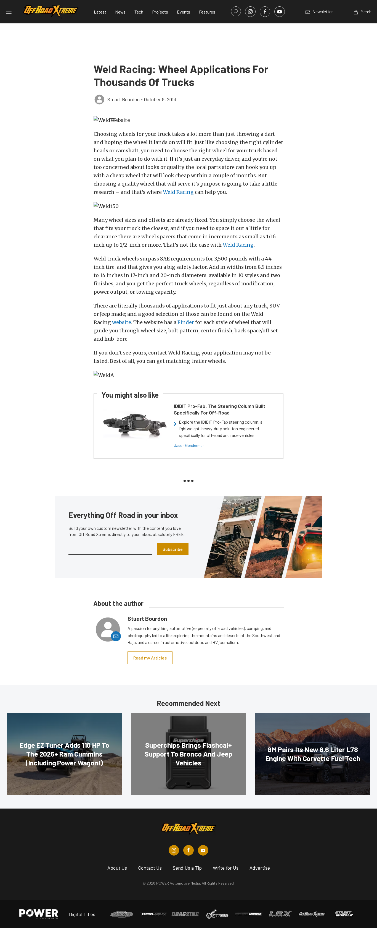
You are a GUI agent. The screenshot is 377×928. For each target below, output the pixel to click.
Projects (160, 11)
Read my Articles (150, 657)
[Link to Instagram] (250, 11)
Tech (138, 11)
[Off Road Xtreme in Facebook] (188, 850)
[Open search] (236, 11)
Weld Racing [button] (178, 192)
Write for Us (225, 868)
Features (207, 11)
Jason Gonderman (189, 445)
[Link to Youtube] (279, 11)
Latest (100, 11)
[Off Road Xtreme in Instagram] (174, 850)
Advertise (259, 868)
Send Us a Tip (187, 868)
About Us (117, 868)
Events (183, 11)
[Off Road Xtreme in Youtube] (203, 850)
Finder (185, 322)
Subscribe (173, 549)
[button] (188, 120)
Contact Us (150, 868)
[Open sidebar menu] (9, 11)
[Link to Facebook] (265, 11)
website (121, 322)
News (120, 11)
